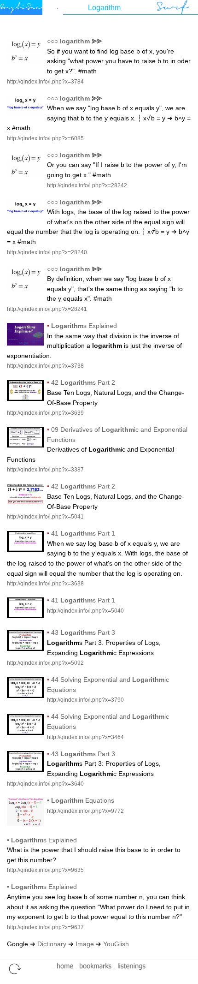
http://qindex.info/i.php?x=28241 (47, 309)
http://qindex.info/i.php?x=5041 (45, 516)
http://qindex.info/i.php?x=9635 (45, 870)
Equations (82, 800)
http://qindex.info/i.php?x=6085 (45, 138)
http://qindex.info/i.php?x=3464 (85, 737)
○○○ (52, 41)
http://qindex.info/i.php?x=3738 (45, 366)
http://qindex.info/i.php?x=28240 (47, 252)
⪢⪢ (97, 41)
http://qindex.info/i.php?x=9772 (85, 811)
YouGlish (116, 944)
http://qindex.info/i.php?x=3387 (45, 469)
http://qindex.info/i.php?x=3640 (45, 784)
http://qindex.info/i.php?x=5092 (45, 663)
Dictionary (51, 944)
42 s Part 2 (83, 382)
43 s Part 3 (83, 632)
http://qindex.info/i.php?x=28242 (87, 185)
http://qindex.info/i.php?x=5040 (85, 611)
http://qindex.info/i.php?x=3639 (45, 413)
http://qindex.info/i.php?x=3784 (45, 81)
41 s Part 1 (83, 533)
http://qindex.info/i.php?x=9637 (45, 927)
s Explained (84, 325)
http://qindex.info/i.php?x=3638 (45, 583)
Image (85, 944)
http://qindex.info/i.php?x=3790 (85, 700)
